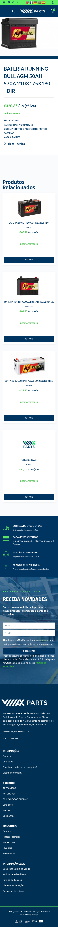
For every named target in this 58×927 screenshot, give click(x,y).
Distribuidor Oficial (12, 773)
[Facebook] (4, 2)
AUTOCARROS (9, 788)
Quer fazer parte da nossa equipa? (20, 767)
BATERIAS (9, 133)
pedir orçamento (12, 113)
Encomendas (9, 853)
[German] (36, 2)
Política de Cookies (12, 880)
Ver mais (29, 260)
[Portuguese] (40, 2)
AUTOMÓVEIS (26, 125)
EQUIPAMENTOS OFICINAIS (15, 799)
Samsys (35, 915)
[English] (28, 2)
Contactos (8, 761)
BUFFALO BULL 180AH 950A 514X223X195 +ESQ (29, 381)
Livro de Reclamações (14, 885)
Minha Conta (9, 842)
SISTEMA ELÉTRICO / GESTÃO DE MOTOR (25, 129)
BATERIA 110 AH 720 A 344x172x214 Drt (29, 222)
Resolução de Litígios (13, 891)
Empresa (7, 756)
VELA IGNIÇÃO (29, 460)
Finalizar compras (11, 837)
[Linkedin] (9, 2)
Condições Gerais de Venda (16, 869)
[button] (5, 11)
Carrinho (7, 831)
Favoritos (7, 848)
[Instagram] (13, 2)
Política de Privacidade (14, 874)
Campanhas (9, 816)
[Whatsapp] (18, 2)
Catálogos (8, 805)
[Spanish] (44, 2)
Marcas (6, 810)
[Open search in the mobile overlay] (13, 11)
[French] (32, 2)
